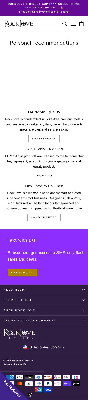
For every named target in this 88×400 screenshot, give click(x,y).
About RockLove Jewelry (29, 320)
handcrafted (44, 217)
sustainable (44, 138)
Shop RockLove (19, 310)
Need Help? (15, 289)
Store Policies (19, 300)
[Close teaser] (30, 395)
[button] (14, 385)
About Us (44, 175)
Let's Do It (22, 272)
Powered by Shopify (14, 364)
